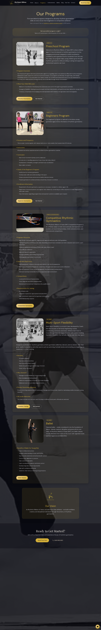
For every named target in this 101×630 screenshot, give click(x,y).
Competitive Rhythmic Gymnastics (59, 219)
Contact (73, 2)
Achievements (51, 2)
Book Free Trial (85, 3)
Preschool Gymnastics (24, 98)
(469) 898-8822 (58, 540)
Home (31, 2)
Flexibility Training (23, 406)
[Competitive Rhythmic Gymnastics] (30, 223)
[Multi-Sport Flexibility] (30, 330)
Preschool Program (58, 46)
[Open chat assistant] (98, 627)
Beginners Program (57, 115)
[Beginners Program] (30, 123)
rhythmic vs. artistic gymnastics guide (53, 23)
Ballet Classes (22, 478)
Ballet (49, 423)
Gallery (58, 2)
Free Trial (67, 2)
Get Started (38, 98)
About (36, 2)
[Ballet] (30, 431)
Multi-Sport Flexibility (59, 322)
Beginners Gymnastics (24, 201)
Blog (62, 2)
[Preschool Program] (30, 54)
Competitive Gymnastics (25, 305)
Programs (42, 2)
